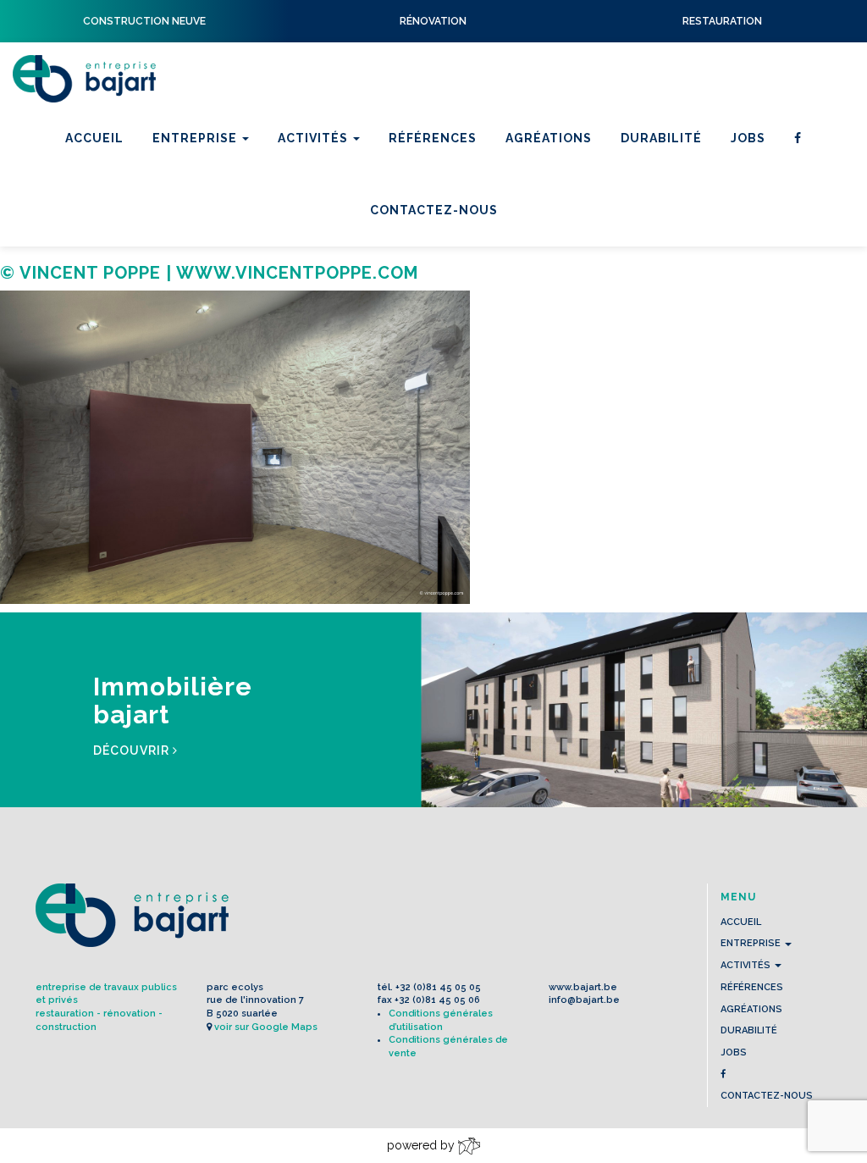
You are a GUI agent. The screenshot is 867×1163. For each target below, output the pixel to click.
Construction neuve (358, 239)
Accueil (94, 138)
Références (433, 138)
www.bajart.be (583, 987)
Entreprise (196, 138)
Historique (196, 217)
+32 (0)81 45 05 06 (437, 999)
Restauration (331, 195)
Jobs (748, 138)
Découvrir (133, 750)
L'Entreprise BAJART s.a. (84, 78)
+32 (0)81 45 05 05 (438, 987)
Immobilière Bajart (350, 261)
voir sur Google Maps (266, 1027)
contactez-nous (767, 1095)
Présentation (204, 195)
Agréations (548, 138)
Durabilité (661, 138)
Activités (314, 138)
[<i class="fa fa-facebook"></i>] (798, 138)
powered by (422, 1145)
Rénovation (324, 217)
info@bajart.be (584, 999)
